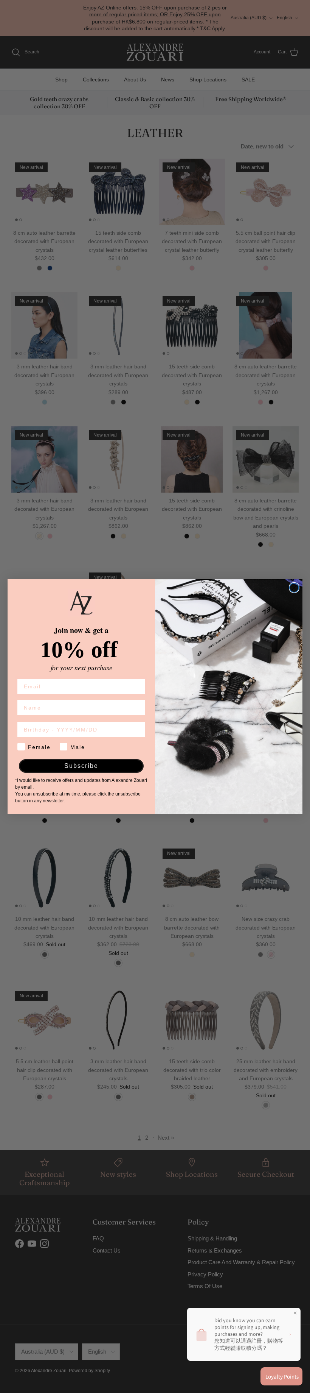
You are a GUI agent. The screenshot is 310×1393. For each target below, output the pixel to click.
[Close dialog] (294, 587)
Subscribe (81, 766)
